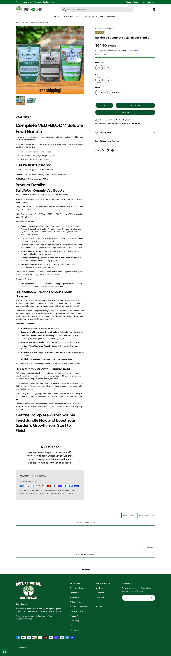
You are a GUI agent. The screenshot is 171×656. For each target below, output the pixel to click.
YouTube (99, 588)
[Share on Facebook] (108, 150)
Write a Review (148, 547)
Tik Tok (99, 606)
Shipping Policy (76, 611)
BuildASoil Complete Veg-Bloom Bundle (35, 22)
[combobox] (97, 9)
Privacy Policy (76, 616)
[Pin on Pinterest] (112, 150)
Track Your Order (77, 588)
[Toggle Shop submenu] (60, 16)
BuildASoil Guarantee (79, 606)
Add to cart (135, 105)
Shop (56, 17)
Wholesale (74, 597)
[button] (153, 9)
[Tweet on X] (103, 150)
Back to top (85, 570)
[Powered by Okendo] (26, 516)
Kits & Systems (71, 17)
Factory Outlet (132, 2)
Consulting (74, 620)
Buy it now (125, 112)
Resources (89, 17)
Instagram (100, 592)
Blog (72, 625)
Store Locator (148, 2)
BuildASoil (98, 28)
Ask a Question (128, 515)
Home (18, 22)
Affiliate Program (77, 602)
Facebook (100, 597)
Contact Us (74, 592)
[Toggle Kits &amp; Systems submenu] (80, 16)
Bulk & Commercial (108, 17)
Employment (75, 630)
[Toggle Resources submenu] (95, 16)
